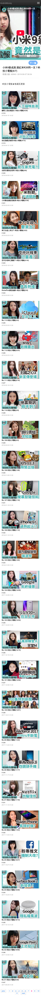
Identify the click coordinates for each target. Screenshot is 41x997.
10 (38, 991)
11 (17, 993)
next (23, 993)
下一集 (33, 62)
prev (3, 991)
